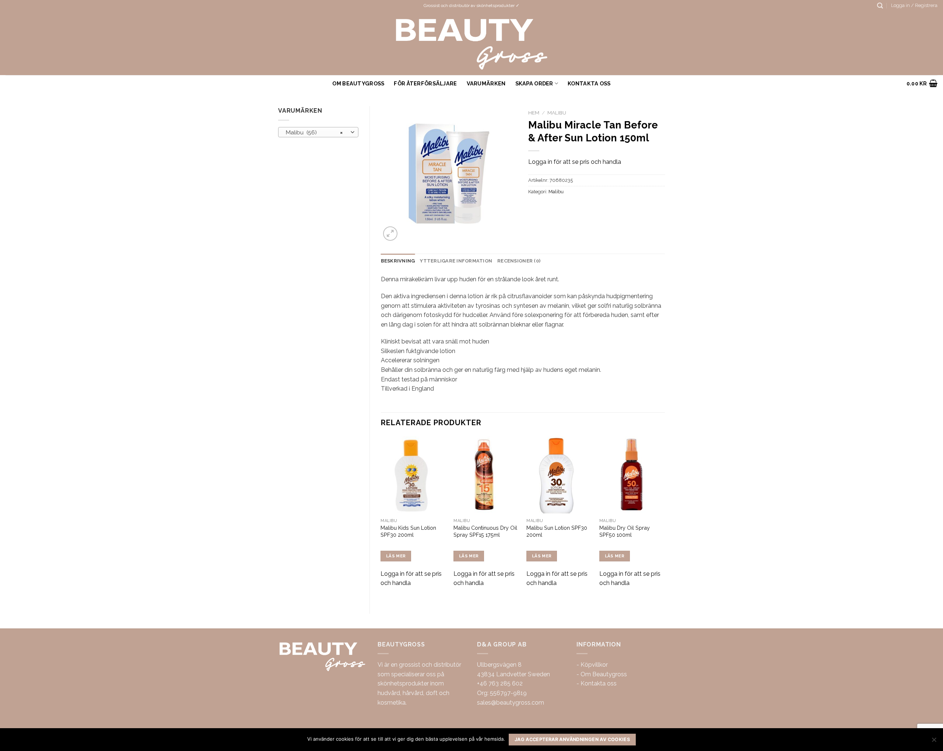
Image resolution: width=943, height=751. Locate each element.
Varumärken (486, 83)
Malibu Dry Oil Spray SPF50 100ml (624, 531)
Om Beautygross (358, 83)
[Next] (664, 519)
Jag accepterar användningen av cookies (572, 739)
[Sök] (880, 5)
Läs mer (396, 555)
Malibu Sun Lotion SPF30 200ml (556, 531)
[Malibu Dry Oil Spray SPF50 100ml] (632, 475)
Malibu (556, 113)
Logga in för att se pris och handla (574, 161)
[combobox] (318, 132)
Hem (533, 113)
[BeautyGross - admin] (471, 43)
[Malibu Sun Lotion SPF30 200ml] (559, 475)
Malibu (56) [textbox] (314, 132)
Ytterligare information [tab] (456, 261)
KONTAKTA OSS (589, 83)
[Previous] (381, 519)
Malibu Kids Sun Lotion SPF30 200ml (408, 531)
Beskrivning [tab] (398, 261)
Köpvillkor (594, 664)
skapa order (534, 83)
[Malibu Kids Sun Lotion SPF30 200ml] (413, 475)
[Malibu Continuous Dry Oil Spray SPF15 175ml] (486, 475)
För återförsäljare (425, 83)
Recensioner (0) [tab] (518, 261)
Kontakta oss (599, 683)
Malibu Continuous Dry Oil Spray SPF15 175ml (485, 531)
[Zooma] (390, 233)
